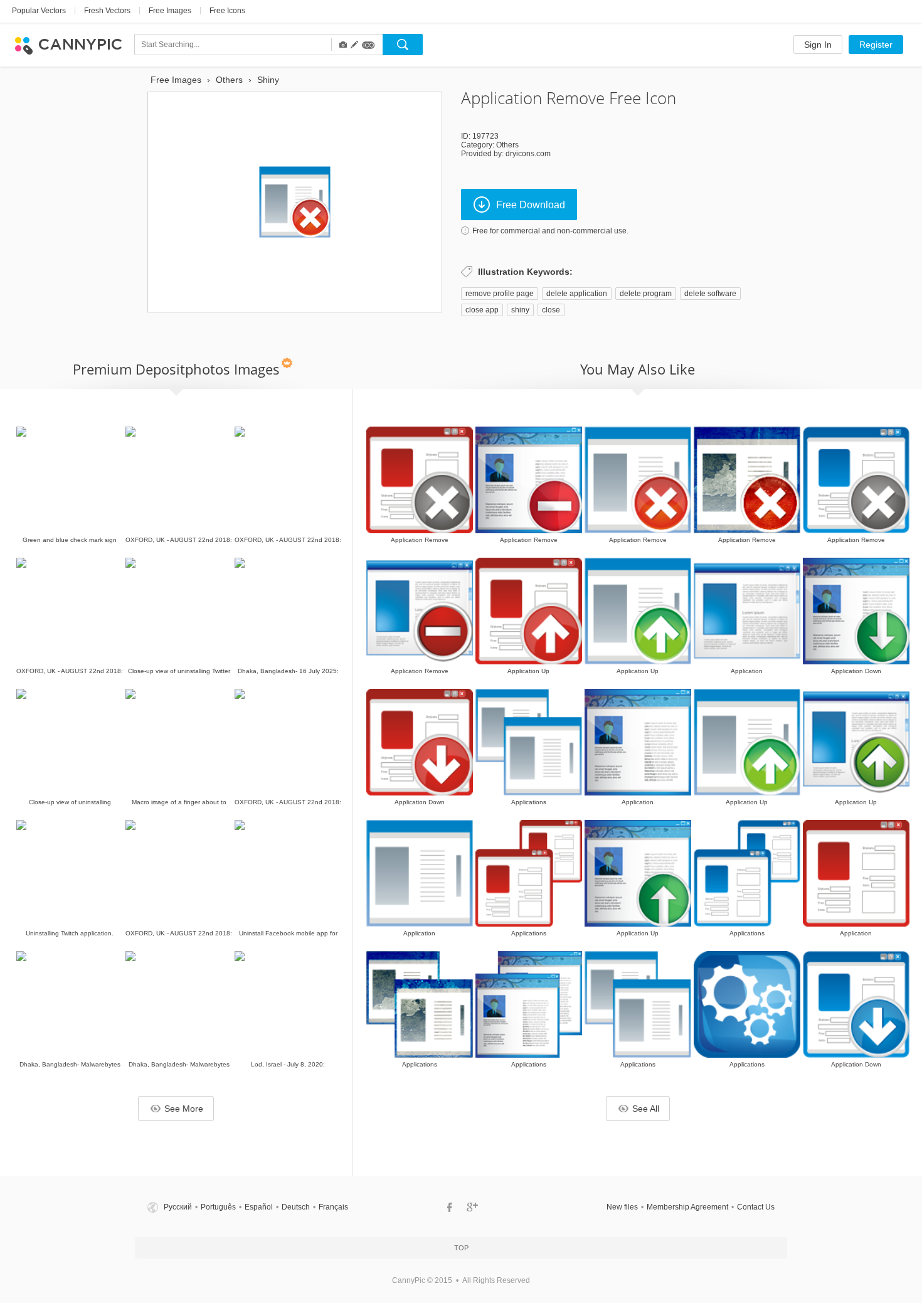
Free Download (530, 204)
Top (461, 1248)
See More (183, 1109)
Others (507, 145)
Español (259, 1207)
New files (622, 1207)
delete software (710, 293)
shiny (520, 310)
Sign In (818, 45)
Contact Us (756, 1207)
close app (482, 310)
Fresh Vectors (107, 10)
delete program (646, 293)
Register (876, 45)
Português (218, 1207)
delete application (576, 293)
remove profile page (499, 293)
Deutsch (296, 1207)
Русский (178, 1207)
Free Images (170, 10)
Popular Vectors (39, 10)
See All (645, 1109)
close (551, 310)
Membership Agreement (687, 1207)
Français (333, 1207)
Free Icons (227, 10)
